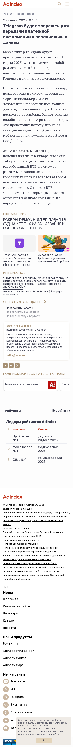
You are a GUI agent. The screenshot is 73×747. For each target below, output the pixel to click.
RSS (13, 689)
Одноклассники (22, 712)
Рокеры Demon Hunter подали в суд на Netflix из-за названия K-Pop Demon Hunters (34, 224)
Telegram (17, 697)
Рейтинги (10, 643)
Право (30, 13)
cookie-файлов (45, 728)
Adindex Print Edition (18, 651)
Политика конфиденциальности (21, 540)
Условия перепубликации (17, 508)
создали (61, 114)
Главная (7, 13)
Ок (44, 740)
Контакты (17, 681)
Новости (20, 13)
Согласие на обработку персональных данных (29, 551)
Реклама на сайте (16, 606)
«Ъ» (61, 73)
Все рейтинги (61, 410)
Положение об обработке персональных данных (30, 547)
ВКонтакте (18, 704)
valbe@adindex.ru (17, 355)
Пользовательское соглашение (21, 544)
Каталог (9, 620)
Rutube (15, 720)
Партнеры (10, 613)
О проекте (10, 599)
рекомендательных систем (33, 734)
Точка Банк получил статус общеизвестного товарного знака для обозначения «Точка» (18, 260)
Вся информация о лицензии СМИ (22, 536)
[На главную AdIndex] (36, 496)
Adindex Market (14, 658)
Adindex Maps (13, 665)
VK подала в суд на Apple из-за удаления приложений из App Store (53, 258)
